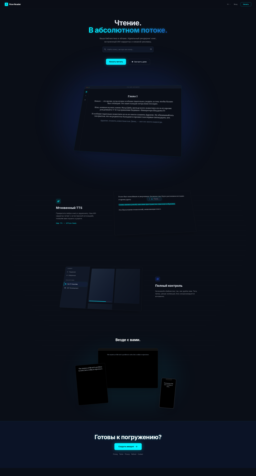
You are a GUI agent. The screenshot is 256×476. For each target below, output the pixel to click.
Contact (140, 454)
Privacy (127, 454)
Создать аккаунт (128, 446)
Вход (235, 4)
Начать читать (116, 62)
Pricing (115, 454)
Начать (246, 4)
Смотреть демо (139, 62)
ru (229, 4)
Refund (133, 454)
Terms (121, 454)
